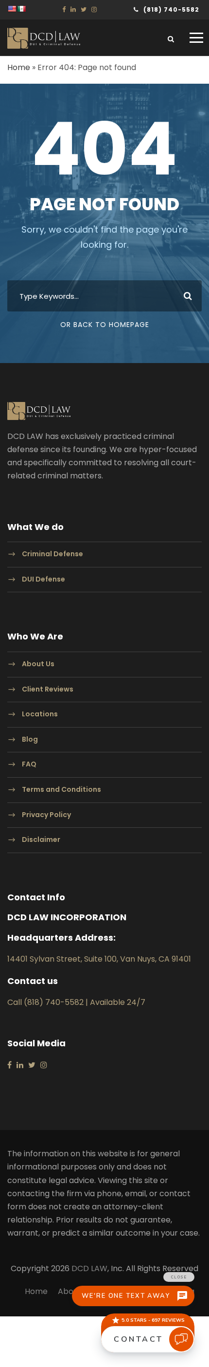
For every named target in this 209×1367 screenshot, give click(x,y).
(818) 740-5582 (171, 9)
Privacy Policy (46, 815)
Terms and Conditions (61, 789)
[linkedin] (73, 9)
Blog (30, 739)
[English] (11, 9)
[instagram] (94, 9)
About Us (38, 664)
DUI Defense (43, 579)
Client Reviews (47, 689)
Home (18, 67)
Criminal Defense (52, 554)
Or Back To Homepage (104, 324)
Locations (40, 714)
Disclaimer (41, 839)
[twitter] (84, 9)
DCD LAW (89, 1268)
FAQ (29, 764)
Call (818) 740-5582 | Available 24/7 (76, 1002)
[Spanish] (21, 9)
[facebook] (64, 9)
